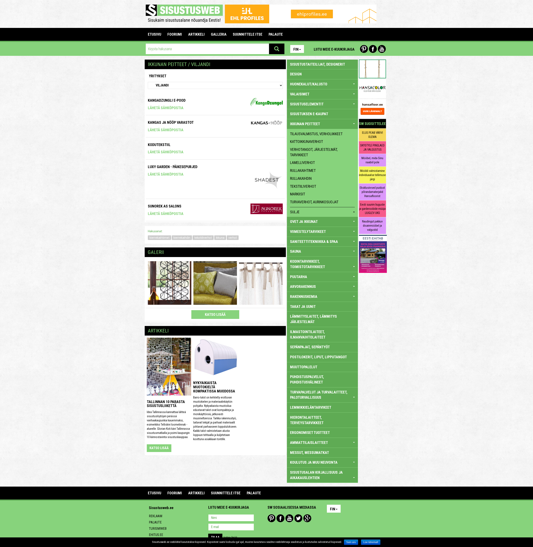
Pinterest (364, 49)
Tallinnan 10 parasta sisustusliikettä (166, 404)
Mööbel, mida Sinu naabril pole (372, 160)
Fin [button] (296, 49)
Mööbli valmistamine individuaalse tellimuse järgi (372, 175)
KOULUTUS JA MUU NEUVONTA (313, 462)
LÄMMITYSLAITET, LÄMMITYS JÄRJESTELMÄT (313, 319)
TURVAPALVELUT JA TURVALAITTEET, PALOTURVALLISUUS (318, 395)
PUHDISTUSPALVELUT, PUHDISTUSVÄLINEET (307, 379)
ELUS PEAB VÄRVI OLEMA (372, 135)
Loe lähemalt (370, 542)
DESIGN (296, 74)
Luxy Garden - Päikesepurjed (172, 167)
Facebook (373, 49)
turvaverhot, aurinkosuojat (314, 202)
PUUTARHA (298, 277)
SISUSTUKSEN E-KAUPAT (309, 114)
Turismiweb (158, 529)
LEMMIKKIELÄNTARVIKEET (310, 407)
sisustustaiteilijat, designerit (317, 64)
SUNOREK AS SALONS (164, 206)
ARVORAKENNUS (303, 286)
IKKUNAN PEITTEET (305, 124)
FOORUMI (174, 34)
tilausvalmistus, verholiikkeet (316, 134)
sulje (295, 212)
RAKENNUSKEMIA (303, 296)
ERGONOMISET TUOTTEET (310, 432)
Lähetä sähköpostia (165, 108)
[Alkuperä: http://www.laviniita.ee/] (215, 282)
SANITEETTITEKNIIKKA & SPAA (314, 241)
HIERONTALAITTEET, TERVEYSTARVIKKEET (307, 420)
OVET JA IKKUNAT (304, 221)
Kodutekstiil (159, 144)
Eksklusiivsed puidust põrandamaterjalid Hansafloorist (372, 192)
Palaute (155, 522)
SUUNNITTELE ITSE (247, 34)
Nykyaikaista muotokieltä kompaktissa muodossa (214, 387)
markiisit (297, 194)
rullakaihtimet (303, 170)
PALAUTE (276, 34)
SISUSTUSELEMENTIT (307, 104)
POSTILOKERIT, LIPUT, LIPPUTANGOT (318, 357)
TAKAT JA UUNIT (303, 306)
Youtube (382, 49)
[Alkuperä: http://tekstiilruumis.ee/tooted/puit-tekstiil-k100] (169, 282)
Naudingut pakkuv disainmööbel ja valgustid (372, 225)
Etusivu (154, 34)
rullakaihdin (301, 178)
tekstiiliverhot (203, 237)
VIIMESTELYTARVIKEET (308, 231)
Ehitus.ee (156, 535)
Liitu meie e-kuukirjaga (334, 49)
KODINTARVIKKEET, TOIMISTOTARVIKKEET (307, 264)
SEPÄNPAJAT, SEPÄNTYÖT (310, 347)
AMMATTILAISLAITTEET (309, 442)
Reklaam (155, 516)
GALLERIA (219, 34)
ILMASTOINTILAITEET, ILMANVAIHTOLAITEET (307, 334)
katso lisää (215, 314)
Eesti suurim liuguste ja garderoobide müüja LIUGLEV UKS (372, 209)
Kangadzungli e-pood (167, 100)
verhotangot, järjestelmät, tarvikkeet (313, 152)
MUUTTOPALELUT (303, 367)
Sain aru (351, 542)
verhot (232, 237)
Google (307, 518)
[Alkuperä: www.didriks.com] (261, 282)
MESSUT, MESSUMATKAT (309, 452)
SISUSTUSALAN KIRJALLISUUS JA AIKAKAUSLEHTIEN (316, 475)
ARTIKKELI (196, 34)
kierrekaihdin (181, 237)
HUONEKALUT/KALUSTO (308, 84)
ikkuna (220, 237)
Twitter (298, 518)
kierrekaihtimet (159, 237)
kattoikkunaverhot (306, 141)
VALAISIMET (299, 94)
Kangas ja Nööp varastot (171, 122)
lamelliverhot (302, 162)
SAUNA (295, 251)
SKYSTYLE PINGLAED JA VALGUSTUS (372, 147)
